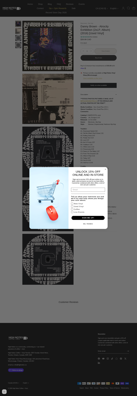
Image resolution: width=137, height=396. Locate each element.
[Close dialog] (105, 169)
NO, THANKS (88, 224)
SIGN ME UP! (88, 218)
